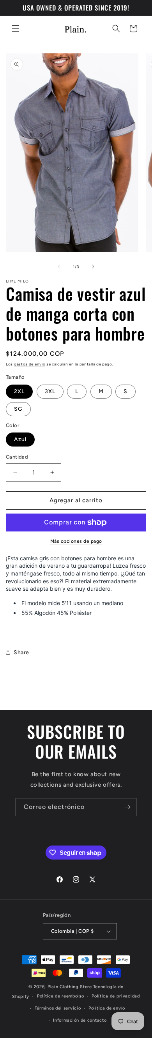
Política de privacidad (116, 996)
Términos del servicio (58, 1008)
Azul (20, 439)
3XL (50, 391)
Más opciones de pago (76, 541)
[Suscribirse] (127, 807)
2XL (19, 391)
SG (18, 409)
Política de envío (106, 1008)
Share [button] (21, 652)
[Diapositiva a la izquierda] (58, 266)
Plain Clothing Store (70, 986)
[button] (15, 28)
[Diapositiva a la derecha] (93, 266)
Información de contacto (79, 1020)
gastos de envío (30, 364)
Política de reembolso (60, 996)
